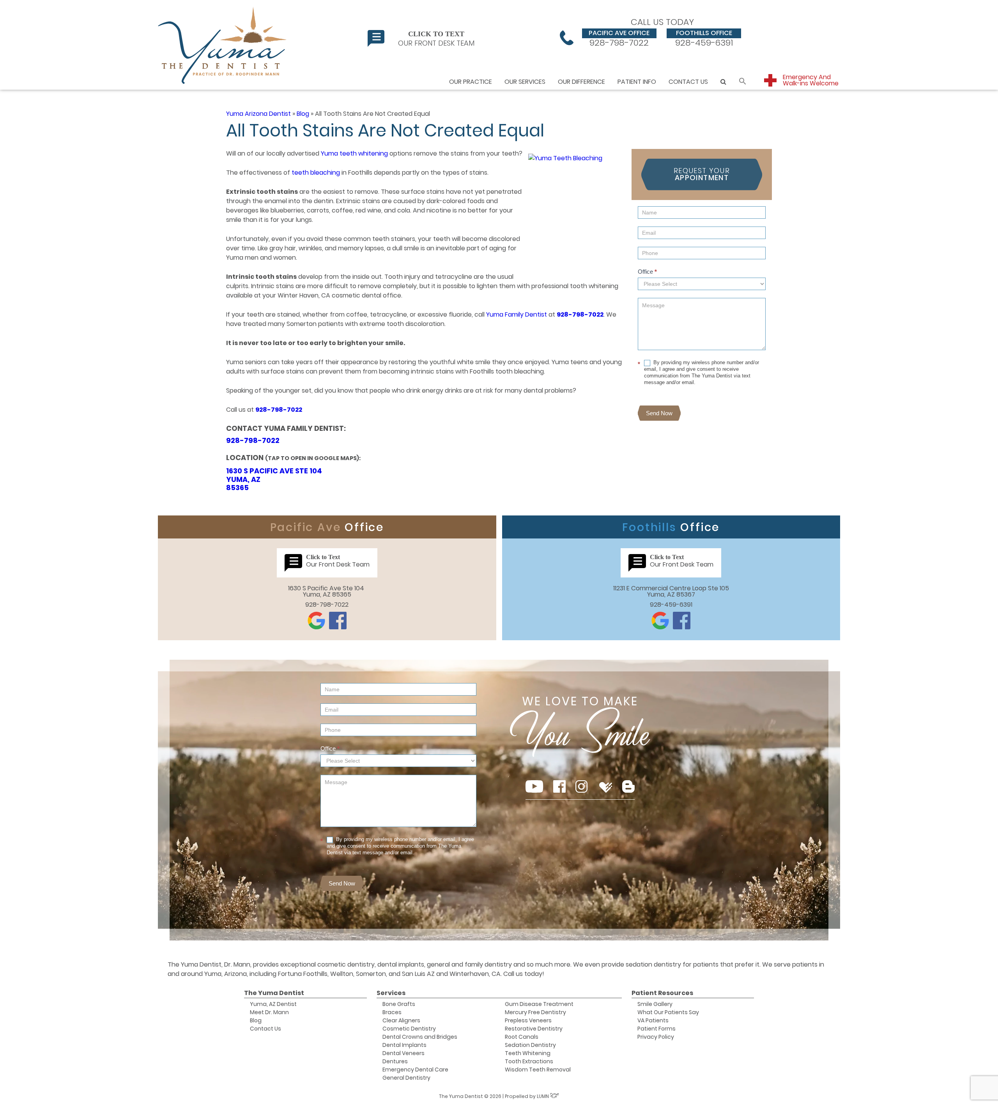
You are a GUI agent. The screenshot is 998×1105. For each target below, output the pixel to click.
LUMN (543, 1096)
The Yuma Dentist (274, 992)
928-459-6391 (704, 37)
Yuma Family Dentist (516, 314)
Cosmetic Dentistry (409, 1028)
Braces (392, 1012)
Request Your (702, 174)
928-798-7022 (619, 37)
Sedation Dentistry (530, 1045)
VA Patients (653, 1020)
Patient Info (637, 81)
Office (647, 271)
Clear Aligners (401, 1020)
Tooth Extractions (529, 1061)
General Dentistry (406, 1078)
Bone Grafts (398, 1004)
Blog (303, 113)
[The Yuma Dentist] (223, 45)
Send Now (659, 413)
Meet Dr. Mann (269, 1012)
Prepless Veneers (528, 1020)
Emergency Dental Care (415, 1069)
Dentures (395, 1061)
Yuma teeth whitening (354, 153)
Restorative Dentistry (534, 1028)
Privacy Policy (655, 1037)
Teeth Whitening (527, 1053)
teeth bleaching (316, 172)
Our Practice (470, 81)
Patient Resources (662, 992)
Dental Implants (404, 1045)
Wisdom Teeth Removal (538, 1069)
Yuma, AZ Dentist (273, 1004)
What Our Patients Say (668, 1012)
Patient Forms (656, 1028)
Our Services (524, 81)
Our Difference (581, 81)
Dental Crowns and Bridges (419, 1037)
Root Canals (521, 1037)
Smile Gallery (654, 1004)
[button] (743, 81)
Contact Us (688, 81)
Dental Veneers (403, 1053)
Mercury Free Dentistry (535, 1012)
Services (391, 992)
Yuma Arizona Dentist (258, 113)
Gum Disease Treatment (539, 1004)
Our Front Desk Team (436, 38)
